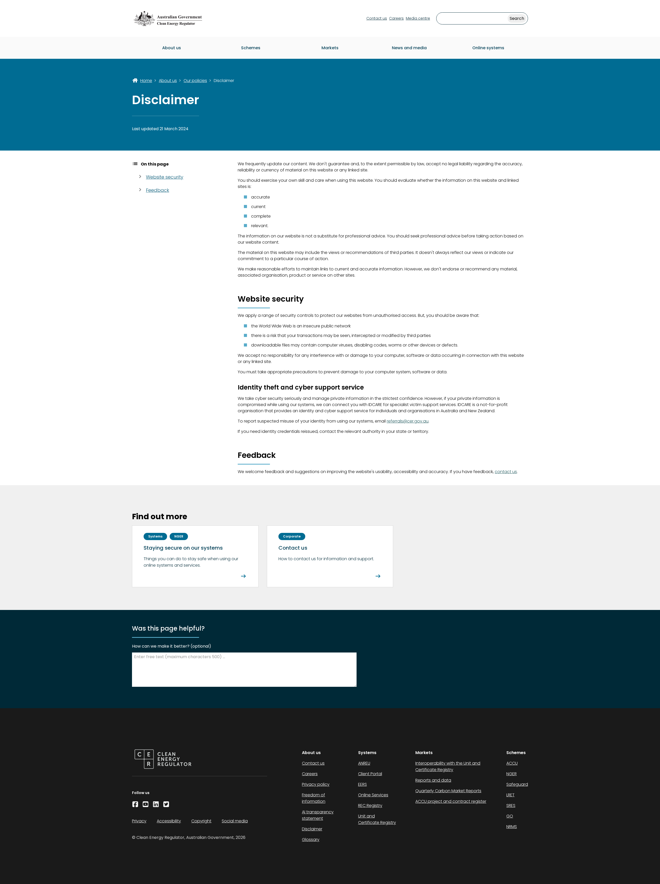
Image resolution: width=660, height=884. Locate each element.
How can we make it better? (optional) (171, 646)
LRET (510, 795)
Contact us (376, 18)
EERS (362, 784)
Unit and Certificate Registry (377, 819)
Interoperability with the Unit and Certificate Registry (447, 766)
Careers (396, 18)
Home (146, 81)
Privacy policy (315, 784)
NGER (511, 774)
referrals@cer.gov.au (407, 421)
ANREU (364, 763)
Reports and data (433, 780)
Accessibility (169, 821)
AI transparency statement (318, 815)
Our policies (195, 81)
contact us (506, 472)
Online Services (373, 795)
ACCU (512, 763)
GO (509, 816)
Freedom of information (313, 798)
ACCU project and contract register (450, 801)
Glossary (310, 839)
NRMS (511, 827)
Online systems (488, 48)
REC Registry (370, 805)
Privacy (139, 821)
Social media (235, 821)
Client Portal (370, 774)
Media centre (418, 18)
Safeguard (517, 784)
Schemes (250, 48)
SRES (510, 805)
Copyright (201, 821)
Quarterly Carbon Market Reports (448, 791)
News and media (409, 48)
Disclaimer (312, 829)
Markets (330, 48)
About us (171, 48)
